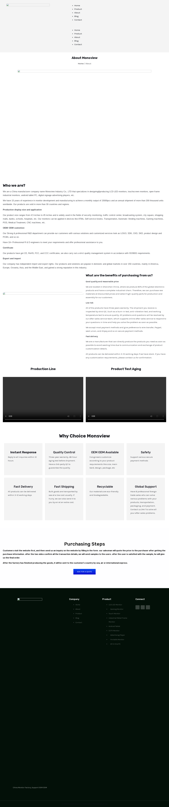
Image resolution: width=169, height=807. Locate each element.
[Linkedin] (148, 607)
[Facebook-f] (137, 607)
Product (78, 9)
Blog (76, 16)
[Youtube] (143, 607)
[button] (98, 26)
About (77, 12)
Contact (78, 20)
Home (77, 5)
